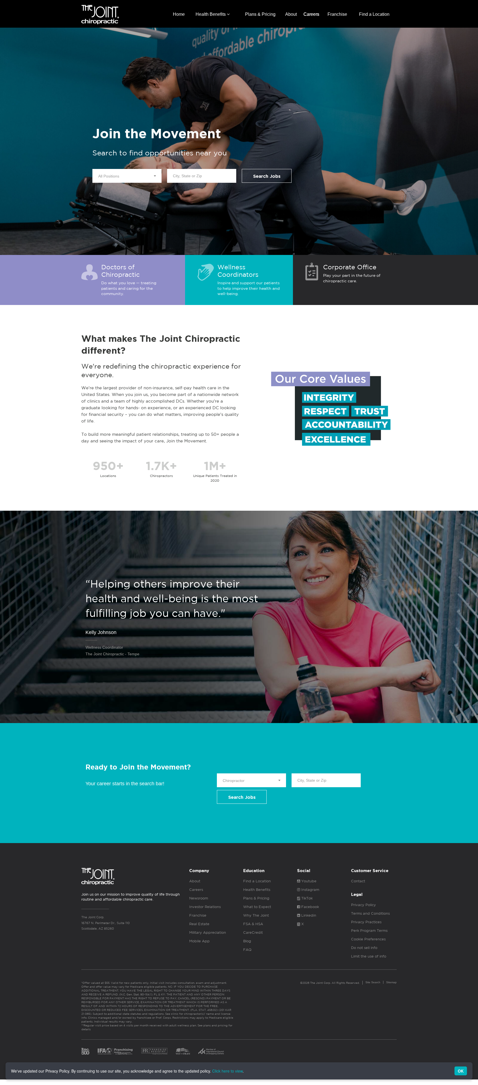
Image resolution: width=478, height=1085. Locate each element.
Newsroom (198, 898)
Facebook (309, 907)
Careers (311, 14)
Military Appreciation (207, 932)
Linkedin (308, 915)
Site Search (372, 982)
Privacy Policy (363, 905)
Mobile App (199, 941)
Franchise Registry (154, 1051)
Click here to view (227, 1071)
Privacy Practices (366, 922)
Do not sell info (364, 948)
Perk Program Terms (369, 930)
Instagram (309, 890)
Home (179, 14)
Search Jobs (266, 176)
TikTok (306, 898)
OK (461, 1071)
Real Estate (199, 924)
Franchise (337, 14)
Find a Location (374, 14)
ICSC (211, 1051)
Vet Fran (183, 1051)
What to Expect (257, 907)
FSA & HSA (253, 924)
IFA (115, 1051)
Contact (358, 881)
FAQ (247, 950)
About (291, 14)
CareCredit (253, 932)
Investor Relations (205, 907)
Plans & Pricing (260, 14)
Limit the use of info (368, 956)
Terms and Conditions (370, 913)
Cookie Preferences (368, 939)
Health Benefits (211, 14)
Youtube (308, 881)
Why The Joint (256, 915)
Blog (247, 941)
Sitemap (391, 982)
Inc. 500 (85, 1051)
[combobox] (127, 176)
